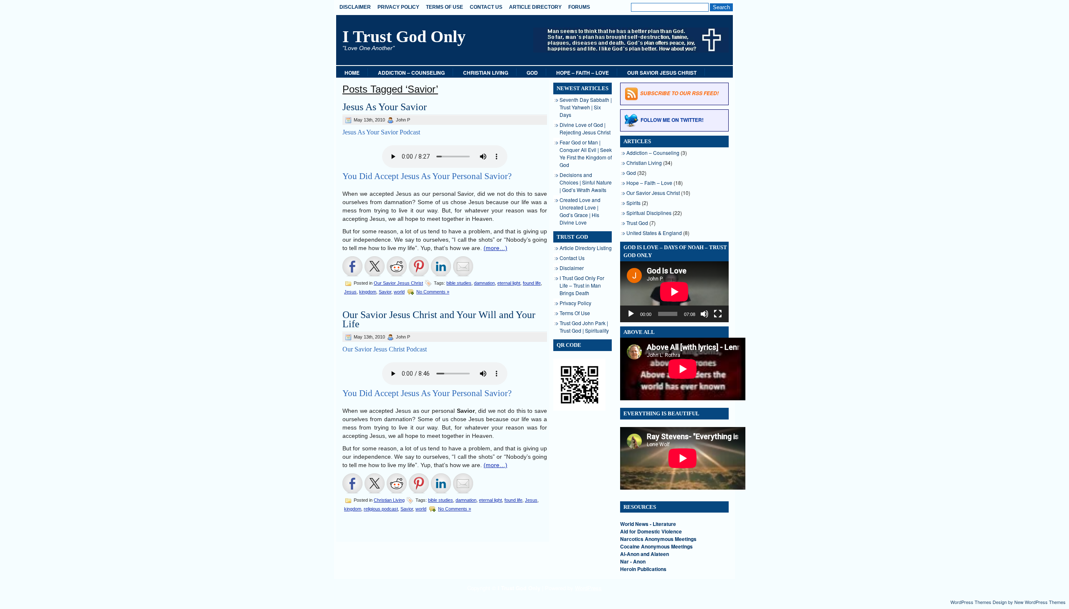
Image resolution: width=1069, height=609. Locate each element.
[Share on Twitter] (375, 266)
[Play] (631, 314)
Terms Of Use (575, 312)
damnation (484, 283)
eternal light (508, 283)
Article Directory (535, 7)
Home (352, 72)
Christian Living (485, 72)
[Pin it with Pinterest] (419, 266)
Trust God (637, 222)
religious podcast (381, 508)
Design (1000, 602)
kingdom (367, 291)
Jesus (350, 291)
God (532, 72)
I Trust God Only (404, 36)
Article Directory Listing (586, 247)
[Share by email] (463, 266)
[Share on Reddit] (397, 266)
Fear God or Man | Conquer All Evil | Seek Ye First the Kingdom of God (586, 153)
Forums (579, 7)
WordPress (588, 588)
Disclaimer (355, 7)
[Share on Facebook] (352, 266)
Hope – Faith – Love (582, 72)
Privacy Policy (398, 7)
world (399, 291)
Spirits (633, 202)
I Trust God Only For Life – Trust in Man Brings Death (582, 285)
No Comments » (432, 291)
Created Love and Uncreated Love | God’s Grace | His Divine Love (580, 211)
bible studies (458, 283)
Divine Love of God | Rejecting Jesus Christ (585, 128)
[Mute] (704, 314)
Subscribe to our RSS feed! (679, 93)
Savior (385, 291)
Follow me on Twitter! (672, 120)
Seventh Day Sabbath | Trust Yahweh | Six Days (586, 107)
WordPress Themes (970, 602)
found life (532, 283)
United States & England (654, 232)
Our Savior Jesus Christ (662, 72)
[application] (674, 291)
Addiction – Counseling (411, 72)
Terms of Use (444, 7)
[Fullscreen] (718, 314)
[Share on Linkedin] (441, 266)
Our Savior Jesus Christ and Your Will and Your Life (438, 319)
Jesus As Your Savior (384, 106)
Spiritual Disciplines (648, 212)
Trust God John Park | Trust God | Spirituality (584, 326)
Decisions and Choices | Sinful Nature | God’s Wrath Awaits (586, 182)
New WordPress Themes (1040, 602)
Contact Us (486, 7)
